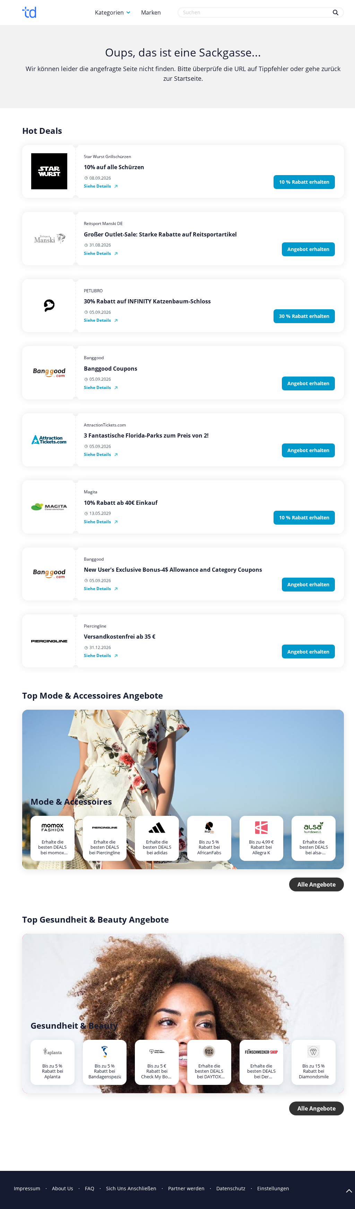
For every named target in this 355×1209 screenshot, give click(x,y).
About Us (62, 1188)
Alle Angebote (316, 884)
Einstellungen (273, 1188)
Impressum (27, 1188)
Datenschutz (230, 1188)
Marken (151, 12)
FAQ (89, 1188)
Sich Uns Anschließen (131, 1188)
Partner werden (186, 1188)
